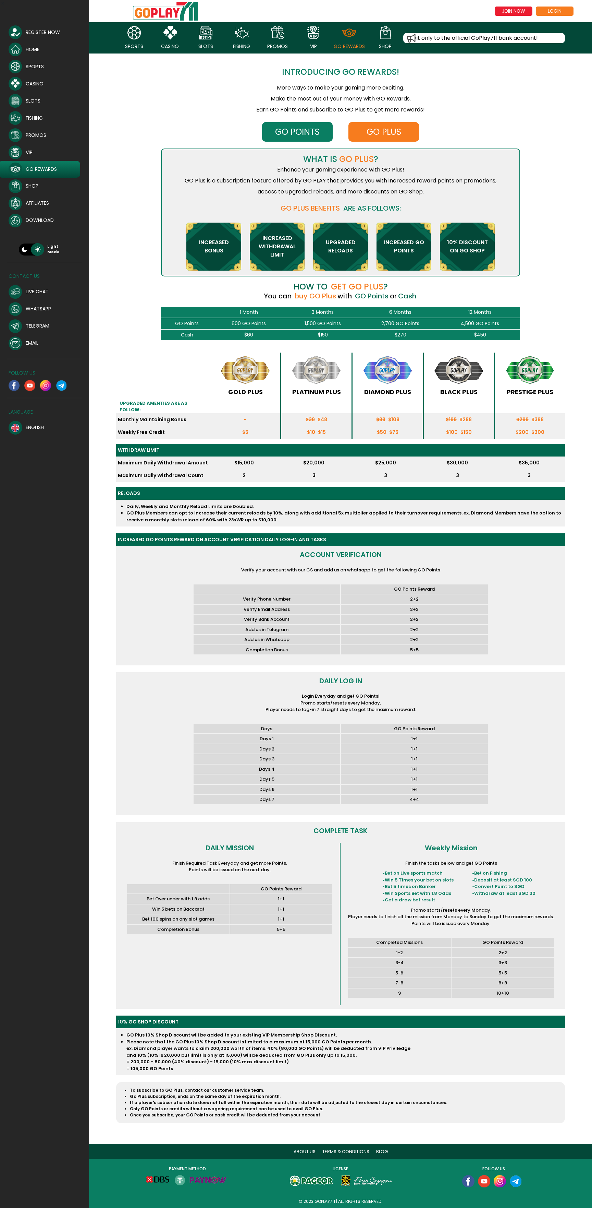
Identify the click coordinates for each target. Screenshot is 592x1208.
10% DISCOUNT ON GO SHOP (467, 246)
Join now (513, 11)
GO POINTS (297, 132)
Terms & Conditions (345, 1151)
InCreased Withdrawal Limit (277, 246)
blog (382, 1151)
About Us (305, 1151)
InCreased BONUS (214, 246)
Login (555, 11)
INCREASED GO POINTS (404, 246)
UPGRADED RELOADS (341, 246)
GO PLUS (384, 132)
